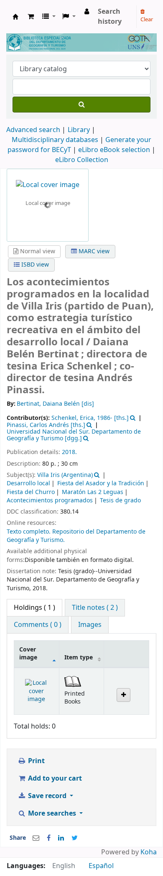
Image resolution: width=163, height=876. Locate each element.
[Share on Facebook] (48, 838)
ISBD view (34, 264)
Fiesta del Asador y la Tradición (100, 483)
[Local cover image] (47, 185)
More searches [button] (52, 814)
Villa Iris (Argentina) (65, 475)
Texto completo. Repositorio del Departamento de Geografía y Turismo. (76, 535)
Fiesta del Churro (31, 492)
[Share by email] (36, 838)
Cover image (28, 653)
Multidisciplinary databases (56, 140)
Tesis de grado (120, 500)
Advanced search (33, 130)
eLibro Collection (81, 160)
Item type (78, 657)
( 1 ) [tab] (34, 608)
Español (101, 866)
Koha (148, 852)
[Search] (81, 104)
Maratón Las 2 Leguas (92, 492)
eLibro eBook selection (115, 150)
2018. (69, 452)
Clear (146, 19)
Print (35, 761)
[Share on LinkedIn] (61, 838)
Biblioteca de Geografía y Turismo (15, 17)
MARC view (93, 251)
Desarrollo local (28, 483)
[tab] (95, 607)
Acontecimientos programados (50, 500)
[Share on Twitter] (75, 838)
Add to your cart (54, 779)
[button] (30, 16)
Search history (110, 17)
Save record (47, 796)
